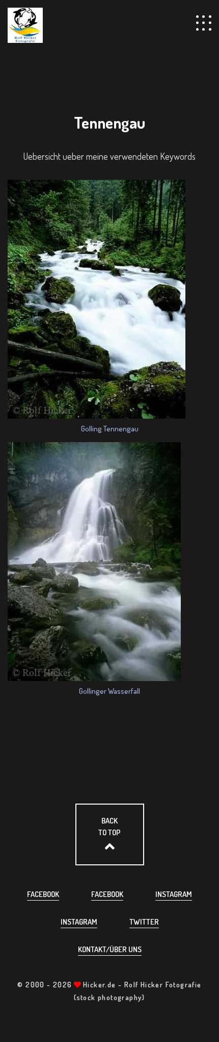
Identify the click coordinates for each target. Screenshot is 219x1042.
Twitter (144, 922)
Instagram (173, 894)
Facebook (43, 894)
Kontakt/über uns (110, 949)
